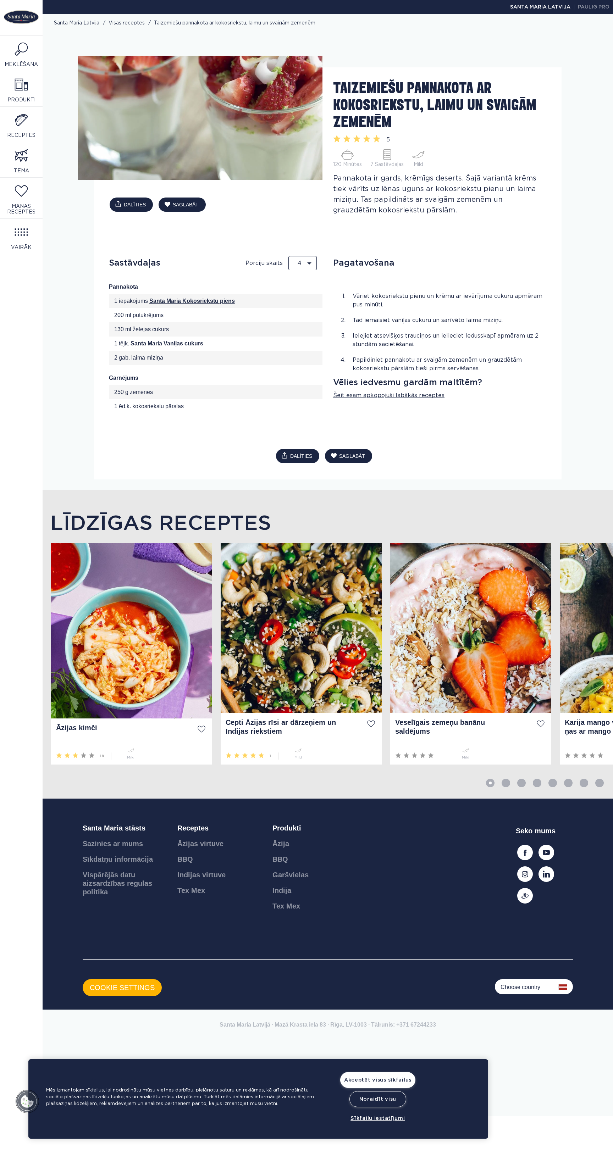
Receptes (193, 828)
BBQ (185, 859)
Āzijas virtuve (200, 844)
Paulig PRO (593, 7)
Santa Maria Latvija (540, 7)
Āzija (280, 844)
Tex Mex (191, 890)
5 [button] (552, 783)
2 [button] (506, 783)
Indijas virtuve (201, 875)
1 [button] (490, 783)
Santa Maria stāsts (114, 828)
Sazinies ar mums (113, 844)
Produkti (286, 828)
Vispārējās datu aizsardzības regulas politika (117, 883)
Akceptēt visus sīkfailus (378, 1080)
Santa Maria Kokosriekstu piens (192, 301)
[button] (27, 1101)
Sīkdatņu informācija (118, 859)
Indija (281, 890)
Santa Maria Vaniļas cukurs (167, 343)
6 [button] (568, 783)
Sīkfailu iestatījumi (377, 1118)
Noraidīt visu (377, 1099)
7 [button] (584, 783)
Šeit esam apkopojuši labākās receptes (388, 395)
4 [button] (537, 783)
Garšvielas (290, 875)
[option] (127, 654)
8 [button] (599, 783)
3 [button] (521, 783)
